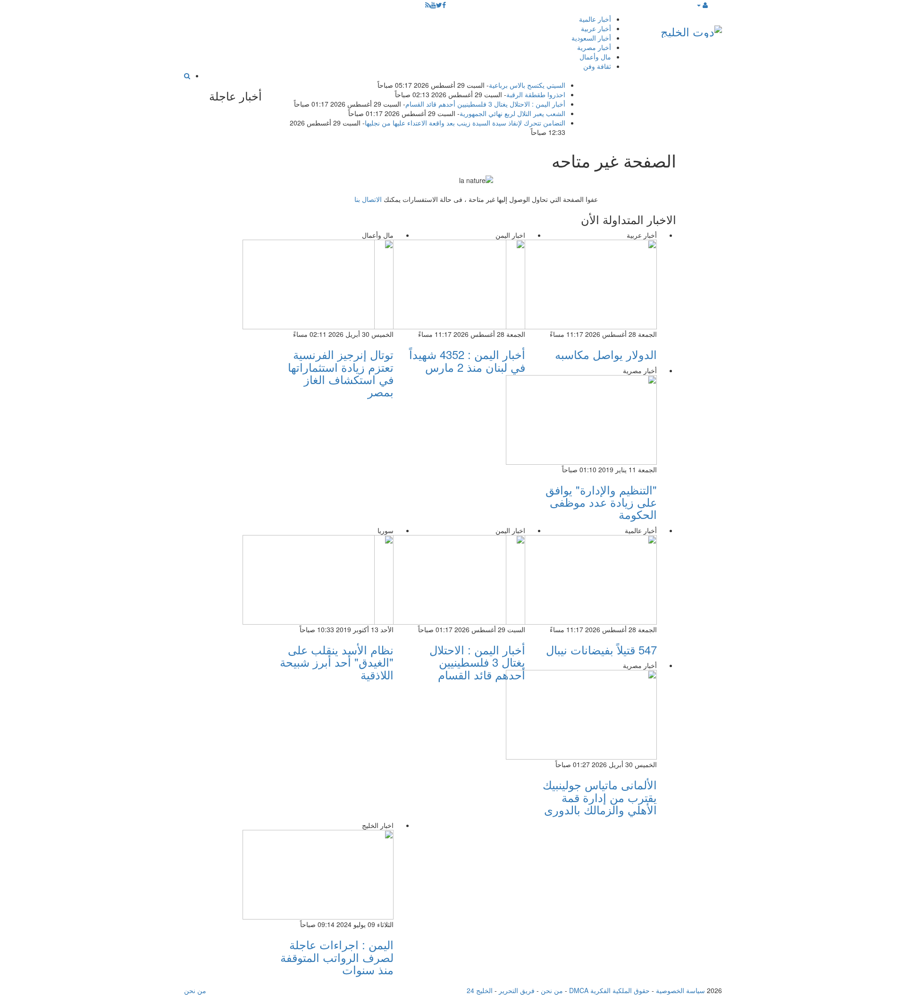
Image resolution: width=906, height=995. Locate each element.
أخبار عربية (596, 28)
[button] (702, 4)
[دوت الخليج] (691, 29)
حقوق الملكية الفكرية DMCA (609, 990)
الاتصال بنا (368, 199)
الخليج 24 (480, 990)
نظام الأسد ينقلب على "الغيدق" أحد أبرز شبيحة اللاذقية (337, 662)
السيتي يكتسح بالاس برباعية (527, 85)
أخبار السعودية (591, 37)
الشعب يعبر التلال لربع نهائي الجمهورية (512, 113)
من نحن (552, 990)
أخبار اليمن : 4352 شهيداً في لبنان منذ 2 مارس (467, 360)
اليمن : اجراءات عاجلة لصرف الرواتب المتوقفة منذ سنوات (337, 957)
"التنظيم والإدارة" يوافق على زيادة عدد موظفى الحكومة (601, 502)
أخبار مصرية (594, 47)
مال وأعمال (595, 56)
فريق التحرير (517, 990)
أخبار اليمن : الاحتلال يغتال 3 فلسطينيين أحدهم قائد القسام (485, 104)
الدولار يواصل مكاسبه (606, 354)
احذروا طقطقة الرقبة (535, 94)
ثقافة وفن (597, 66)
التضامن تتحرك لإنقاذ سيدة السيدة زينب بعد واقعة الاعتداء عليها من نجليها (465, 122)
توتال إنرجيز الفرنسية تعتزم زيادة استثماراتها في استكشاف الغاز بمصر (341, 373)
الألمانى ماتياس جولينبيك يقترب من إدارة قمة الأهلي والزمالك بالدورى (600, 797)
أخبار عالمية (595, 19)
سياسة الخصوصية (680, 990)
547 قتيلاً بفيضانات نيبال (601, 649)
